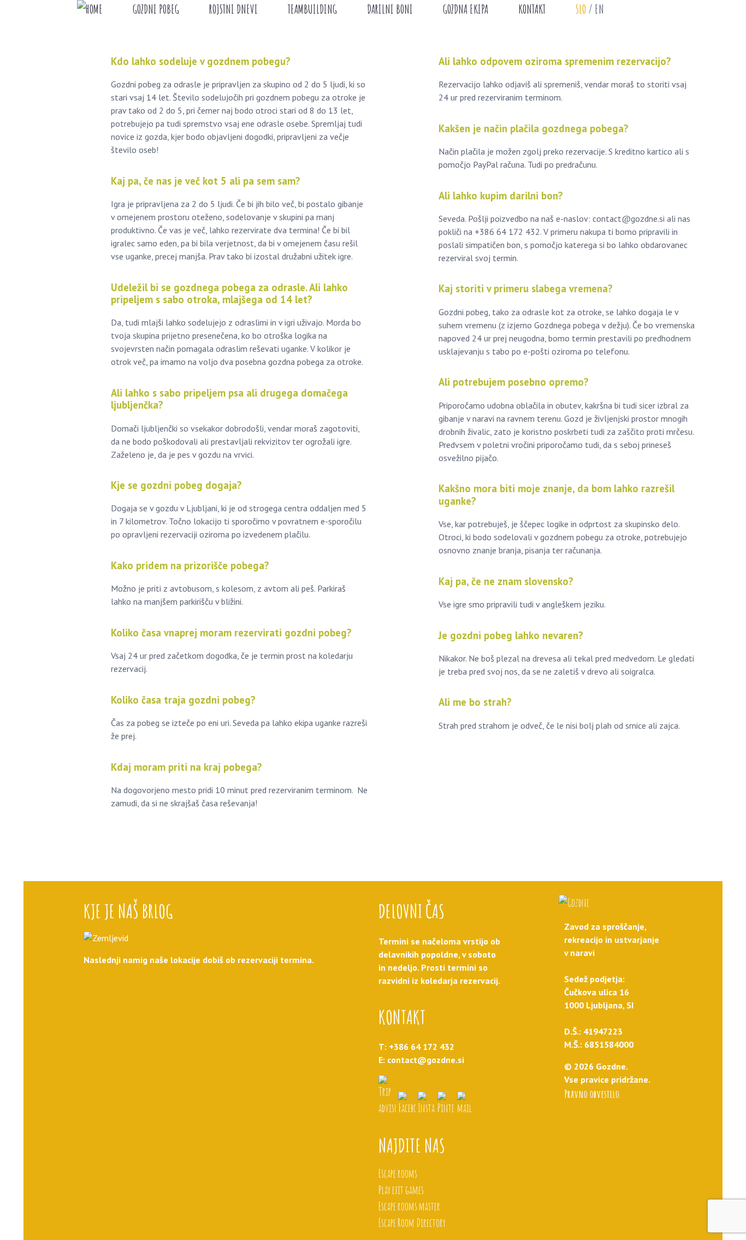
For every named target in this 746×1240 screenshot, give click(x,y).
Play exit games (401, 1190)
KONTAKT (532, 9)
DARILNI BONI (390, 9)
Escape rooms (397, 1173)
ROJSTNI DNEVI (233, 9)
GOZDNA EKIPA (465, 9)
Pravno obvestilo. (593, 1094)
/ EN (590, 9)
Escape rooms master (409, 1206)
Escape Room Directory (412, 1223)
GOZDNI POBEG (156, 9)
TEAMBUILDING (312, 9)
